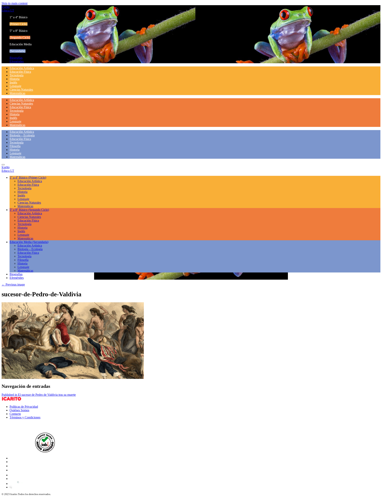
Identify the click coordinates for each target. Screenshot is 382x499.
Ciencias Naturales (21, 89)
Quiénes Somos (19, 410)
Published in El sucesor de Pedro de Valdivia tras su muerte (39, 394)
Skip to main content (14, 3)
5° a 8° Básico (29, 209)
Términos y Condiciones (25, 417)
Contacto (15, 413)
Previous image (13, 284)
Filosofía (15, 146)
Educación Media (29, 242)
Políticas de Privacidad (24, 406)
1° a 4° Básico (28, 177)
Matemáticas (17, 93)
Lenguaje (15, 86)
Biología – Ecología (22, 135)
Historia (14, 79)
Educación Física (20, 71)
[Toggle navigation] (3, 164)
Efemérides (17, 61)
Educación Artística (22, 68)
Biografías (16, 57)
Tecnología (16, 75)
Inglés (13, 82)
